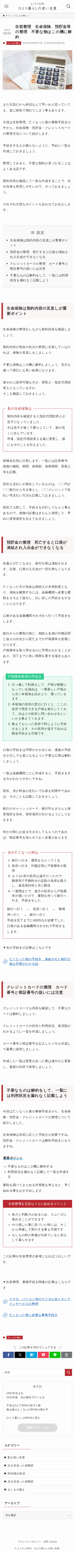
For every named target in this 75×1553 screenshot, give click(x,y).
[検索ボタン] (68, 6)
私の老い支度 (16, 1457)
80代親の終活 (16, 1473)
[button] (8, 1355)
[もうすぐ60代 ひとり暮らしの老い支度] (37, 6)
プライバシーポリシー (29, 1541)
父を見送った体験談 (20, 1465)
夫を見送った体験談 (20, 1481)
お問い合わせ (50, 1541)
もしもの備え (13, 43)
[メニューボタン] (6, 6)
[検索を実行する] (68, 1372)
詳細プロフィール (37, 1427)
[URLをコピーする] (66, 1355)
